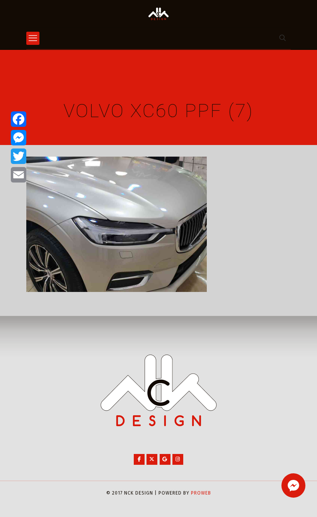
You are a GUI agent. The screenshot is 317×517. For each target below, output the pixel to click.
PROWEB (201, 493)
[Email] (18, 175)
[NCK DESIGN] (158, 13)
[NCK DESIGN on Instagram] (177, 459)
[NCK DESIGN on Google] (165, 459)
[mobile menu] (32, 38)
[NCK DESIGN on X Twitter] (152, 459)
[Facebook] (18, 119)
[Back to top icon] (280, 501)
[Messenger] (18, 137)
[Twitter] (18, 156)
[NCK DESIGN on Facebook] (139, 459)
